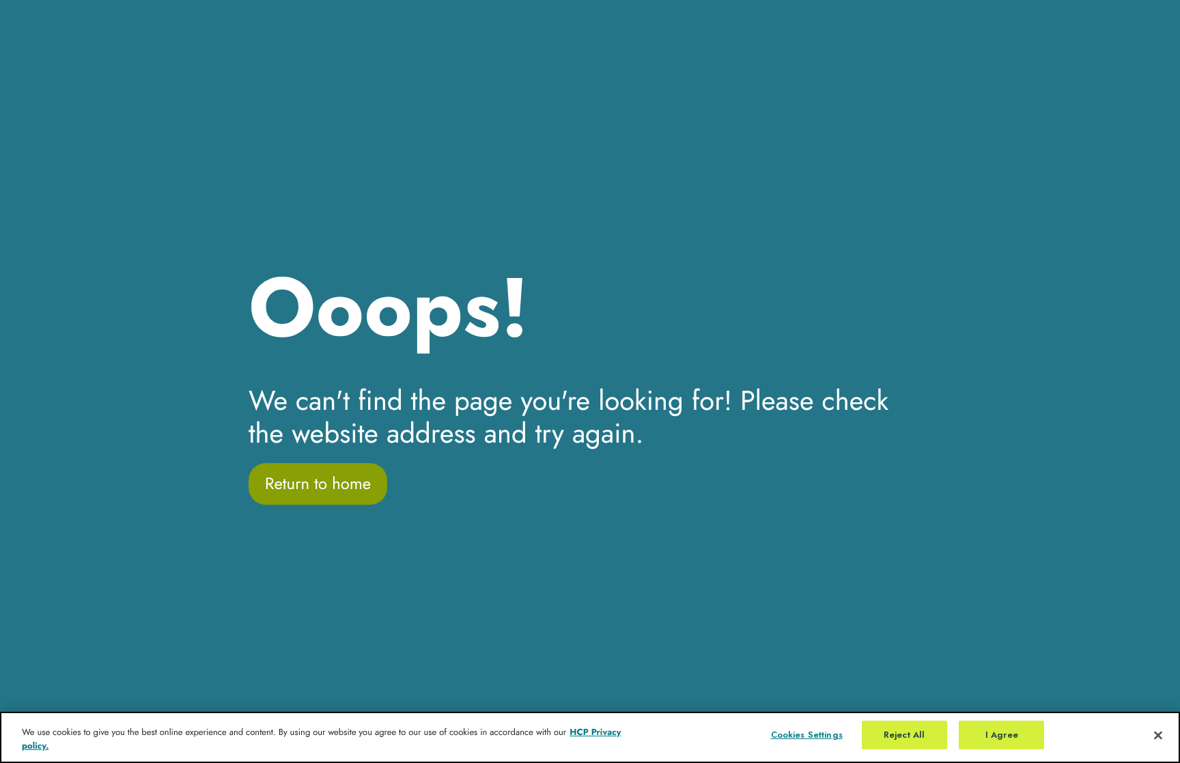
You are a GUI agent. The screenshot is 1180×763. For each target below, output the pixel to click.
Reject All (904, 734)
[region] (590, 737)
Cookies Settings (807, 734)
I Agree (1001, 734)
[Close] (1158, 735)
